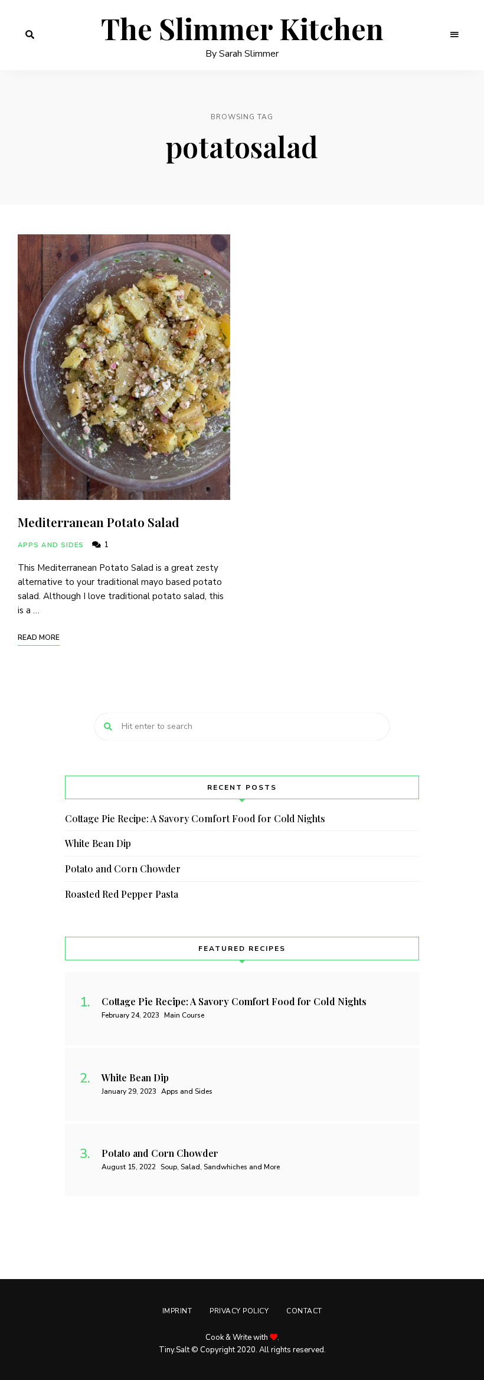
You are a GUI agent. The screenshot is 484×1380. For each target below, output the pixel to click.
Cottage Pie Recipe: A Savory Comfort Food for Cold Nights (195, 818)
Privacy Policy (239, 1311)
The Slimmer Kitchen (242, 29)
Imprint (177, 1311)
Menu (454, 35)
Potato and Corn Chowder (123, 868)
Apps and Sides (51, 545)
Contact (304, 1311)
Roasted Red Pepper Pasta (121, 894)
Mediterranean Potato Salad (98, 522)
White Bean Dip (98, 843)
